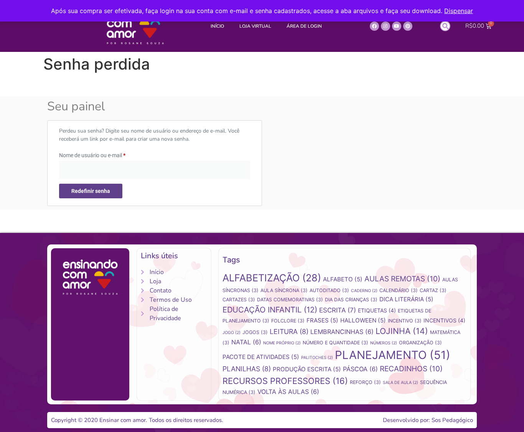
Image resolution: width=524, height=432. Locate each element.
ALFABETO (343, 279)
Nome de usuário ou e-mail (105, 154)
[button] (445, 26)
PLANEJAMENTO (392, 355)
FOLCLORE (288, 321)
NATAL (246, 342)
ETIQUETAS (377, 310)
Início (217, 26)
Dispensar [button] (458, 11)
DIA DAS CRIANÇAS (351, 299)
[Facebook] (374, 26)
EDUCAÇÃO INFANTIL (269, 309)
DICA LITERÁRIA (406, 299)
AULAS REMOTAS (402, 278)
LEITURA (289, 331)
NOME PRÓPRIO (282, 343)
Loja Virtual (255, 26)
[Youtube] (396, 26)
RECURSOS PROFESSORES (285, 381)
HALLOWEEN (363, 320)
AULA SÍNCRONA (284, 290)
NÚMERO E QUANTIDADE (335, 343)
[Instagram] (385, 26)
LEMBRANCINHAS (342, 332)
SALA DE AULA (400, 382)
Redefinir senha (90, 191)
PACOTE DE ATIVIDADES (260, 357)
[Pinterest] (407, 26)
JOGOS (255, 332)
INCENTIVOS (444, 320)
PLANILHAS (246, 369)
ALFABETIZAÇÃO (271, 278)
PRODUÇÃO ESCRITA (307, 369)
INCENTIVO (405, 321)
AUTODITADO (329, 290)
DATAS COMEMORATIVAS (290, 299)
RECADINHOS (411, 368)
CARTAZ (433, 290)
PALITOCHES (317, 357)
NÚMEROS (383, 343)
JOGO (231, 332)
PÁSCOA (360, 369)
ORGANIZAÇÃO (420, 343)
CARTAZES (238, 299)
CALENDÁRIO (398, 290)
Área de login (304, 26)
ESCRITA (337, 310)
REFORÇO (365, 382)
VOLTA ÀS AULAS (288, 391)
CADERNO (364, 290)
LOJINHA (402, 331)
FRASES (322, 320)
